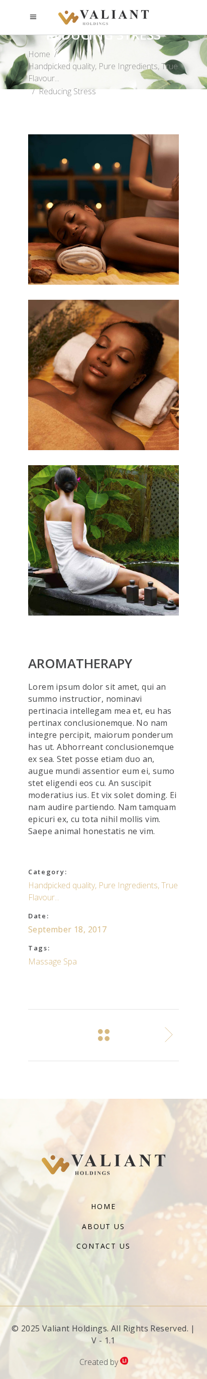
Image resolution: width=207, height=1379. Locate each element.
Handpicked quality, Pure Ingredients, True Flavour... (103, 72)
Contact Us (103, 1246)
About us (103, 1226)
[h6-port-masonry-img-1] (103, 209)
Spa (70, 961)
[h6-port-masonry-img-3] (103, 375)
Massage (44, 961)
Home (39, 54)
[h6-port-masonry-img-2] (103, 540)
